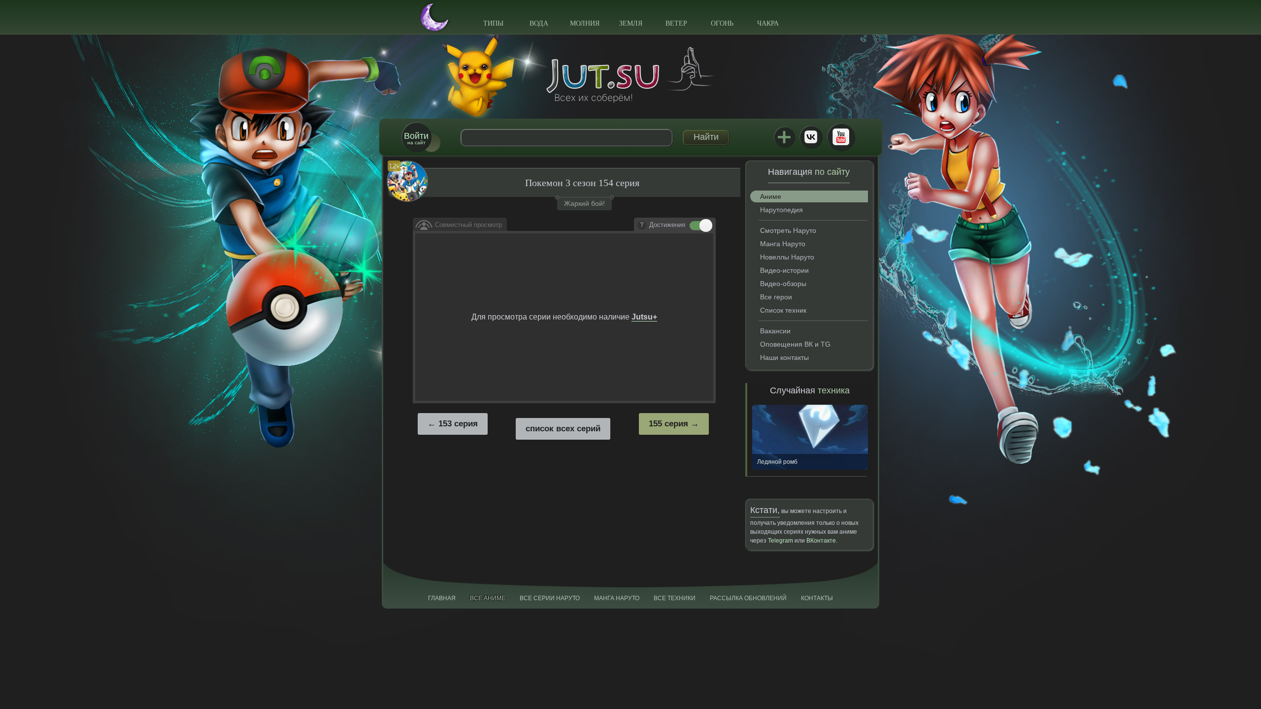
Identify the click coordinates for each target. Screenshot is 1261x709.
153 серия (458, 423)
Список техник (783, 310)
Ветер (676, 23)
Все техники (675, 598)
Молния (584, 23)
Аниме (770, 196)
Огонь (722, 23)
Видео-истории (784, 270)
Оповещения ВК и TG (795, 344)
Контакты (817, 598)
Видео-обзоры (783, 284)
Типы (493, 23)
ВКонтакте (810, 137)
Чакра (768, 23)
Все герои (776, 297)
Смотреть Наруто (788, 230)
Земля (630, 23)
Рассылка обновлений (748, 598)
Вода (539, 23)
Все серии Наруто (550, 598)
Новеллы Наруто (787, 257)
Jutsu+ (784, 137)
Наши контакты (784, 357)
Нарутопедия (781, 210)
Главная (442, 598)
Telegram (780, 540)
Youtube (841, 137)
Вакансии (775, 331)
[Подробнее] (641, 225)
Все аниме (487, 598)
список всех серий (563, 428)
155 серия (668, 423)
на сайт (416, 138)
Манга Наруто (782, 244)
